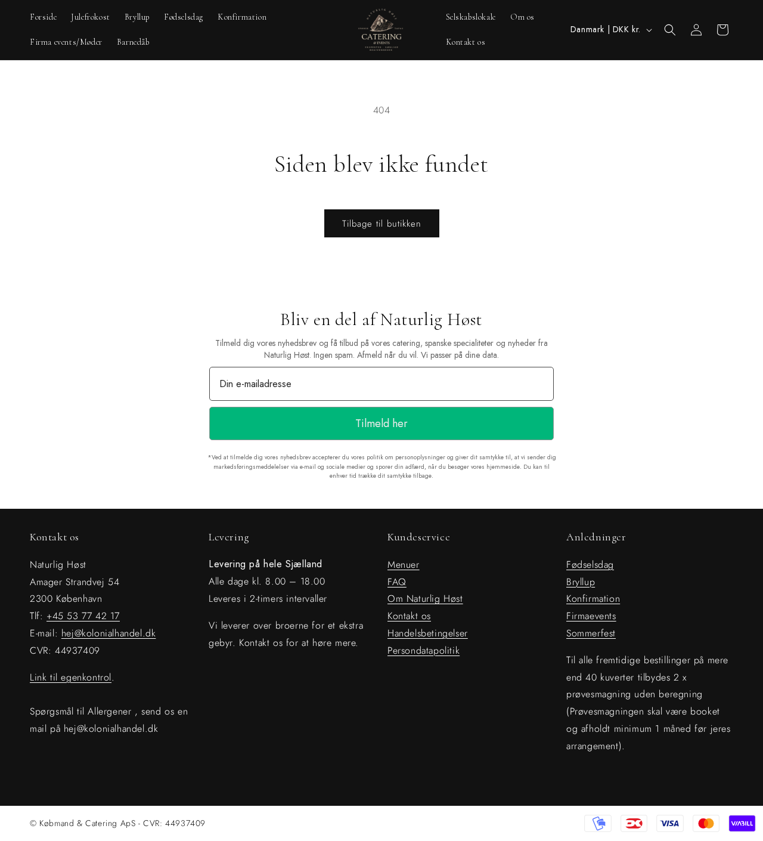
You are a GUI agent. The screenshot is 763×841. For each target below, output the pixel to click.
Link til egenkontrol (70, 677)
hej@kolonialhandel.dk (108, 633)
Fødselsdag (590, 564)
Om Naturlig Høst (425, 598)
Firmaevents (591, 616)
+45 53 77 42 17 (83, 616)
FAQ (397, 581)
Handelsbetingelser (427, 633)
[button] (670, 30)
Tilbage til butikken (381, 223)
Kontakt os (409, 616)
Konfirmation (593, 598)
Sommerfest (591, 633)
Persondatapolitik (423, 650)
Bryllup (580, 581)
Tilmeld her (381, 423)
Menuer (403, 564)
